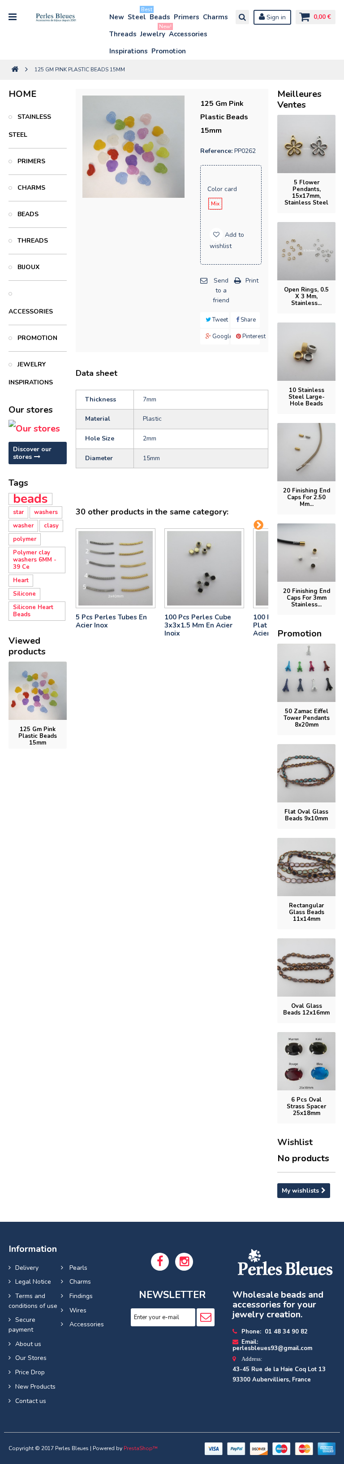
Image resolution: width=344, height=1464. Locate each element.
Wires (77, 1310)
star (18, 512)
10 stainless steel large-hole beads (306, 397)
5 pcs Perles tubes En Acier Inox (111, 621)
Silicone (24, 594)
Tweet (219, 320)
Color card (223, 189)
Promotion (168, 51)
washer (23, 526)
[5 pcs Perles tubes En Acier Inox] (115, 568)
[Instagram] (184, 1262)
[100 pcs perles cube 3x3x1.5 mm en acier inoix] (204, 568)
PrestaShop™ (141, 1448)
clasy (51, 526)
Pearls (77, 1268)
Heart (21, 580)
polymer (24, 539)
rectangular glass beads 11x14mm (306, 912)
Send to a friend (221, 290)
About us (28, 1344)
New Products (35, 1386)
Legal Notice (33, 1281)
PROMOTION (36, 338)
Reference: (216, 151)
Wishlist (295, 1142)
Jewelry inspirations (31, 373)
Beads (160, 17)
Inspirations (128, 51)
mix (215, 203)
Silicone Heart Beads (33, 611)
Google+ (220, 336)
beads (30, 499)
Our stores (31, 410)
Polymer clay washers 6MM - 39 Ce (34, 560)
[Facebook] (160, 1262)
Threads (123, 34)
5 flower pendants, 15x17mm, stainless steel (306, 193)
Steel (137, 15)
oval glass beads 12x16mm (306, 1009)
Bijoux (27, 267)
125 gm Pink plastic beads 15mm (37, 736)
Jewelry (153, 32)
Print (251, 280)
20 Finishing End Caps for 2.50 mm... (306, 497)
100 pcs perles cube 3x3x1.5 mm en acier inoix (198, 625)
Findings (80, 1296)
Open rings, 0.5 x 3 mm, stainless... (306, 296)
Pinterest (250, 336)
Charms (215, 17)
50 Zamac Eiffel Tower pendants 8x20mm (307, 718)
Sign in (275, 17)
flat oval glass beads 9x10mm (306, 815)
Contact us (30, 1401)
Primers (186, 17)
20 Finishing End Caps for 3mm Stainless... (306, 598)
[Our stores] (38, 429)
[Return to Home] (14, 69)
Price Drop (30, 1372)
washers (46, 512)
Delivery (27, 1268)
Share (247, 320)
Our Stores (31, 1358)
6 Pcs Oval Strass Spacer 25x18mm (306, 1106)
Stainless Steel (30, 126)
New (116, 17)
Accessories (188, 34)
